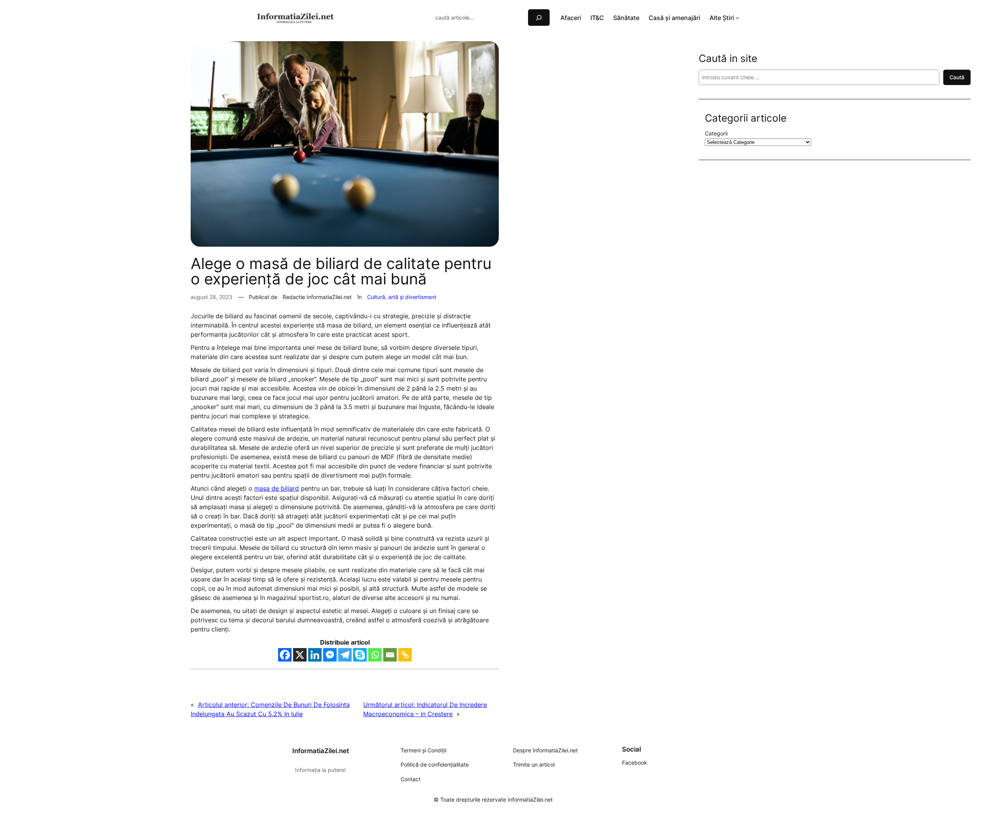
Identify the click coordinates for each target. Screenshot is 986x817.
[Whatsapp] (375, 655)
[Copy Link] (405, 655)
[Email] (390, 655)
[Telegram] (345, 655)
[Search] (539, 17)
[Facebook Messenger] (330, 655)
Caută (956, 77)
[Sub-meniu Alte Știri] (738, 18)
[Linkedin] (315, 655)
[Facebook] (285, 655)
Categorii (716, 133)
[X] (300, 655)
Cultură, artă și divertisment (401, 297)
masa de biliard (276, 488)
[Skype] (360, 655)
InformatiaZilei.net (320, 751)
